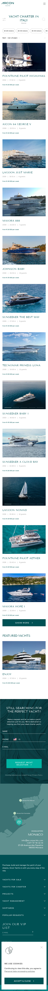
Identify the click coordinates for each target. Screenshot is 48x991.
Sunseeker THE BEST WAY (21, 317)
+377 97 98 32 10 (35, 843)
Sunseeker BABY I (15, 413)
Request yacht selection (24, 763)
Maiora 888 (11, 220)
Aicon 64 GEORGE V (16, 124)
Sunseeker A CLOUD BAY (20, 461)
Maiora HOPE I (13, 606)
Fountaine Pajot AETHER (21, 558)
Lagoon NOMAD (14, 510)
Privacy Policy (37, 775)
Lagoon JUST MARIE (17, 172)
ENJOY (7, 674)
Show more (22, 623)
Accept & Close (22, 981)
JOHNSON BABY (13, 269)
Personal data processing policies (19, 971)
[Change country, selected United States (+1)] (15, 739)
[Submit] (32, 931)
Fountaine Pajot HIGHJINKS (23, 76)
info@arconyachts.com (32, 840)
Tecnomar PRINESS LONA (21, 365)
